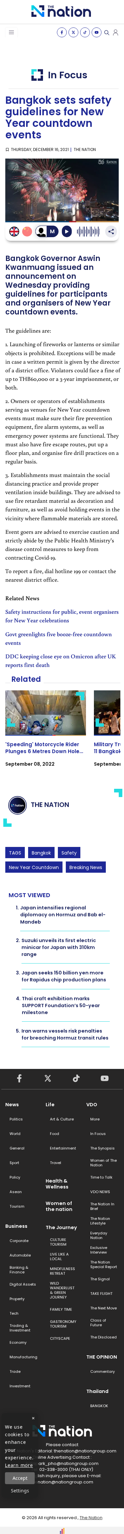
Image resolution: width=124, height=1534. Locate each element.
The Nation (91, 1518)
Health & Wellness (57, 1184)
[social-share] (62, 32)
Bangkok (41, 853)
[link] (45, 734)
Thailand (97, 1391)
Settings (20, 1490)
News (12, 1104)
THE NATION (85, 149)
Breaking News (85, 867)
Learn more (19, 1465)
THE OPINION (101, 1357)
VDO (91, 1104)
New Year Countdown (34, 867)
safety (69, 853)
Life (50, 1104)
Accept (20, 1478)
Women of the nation (59, 1206)
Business (16, 1226)
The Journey (61, 1227)
